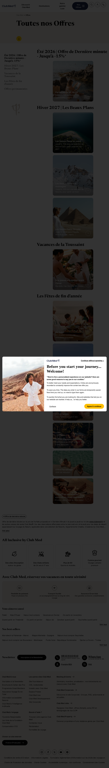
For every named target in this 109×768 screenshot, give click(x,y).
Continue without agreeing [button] (92, 360)
